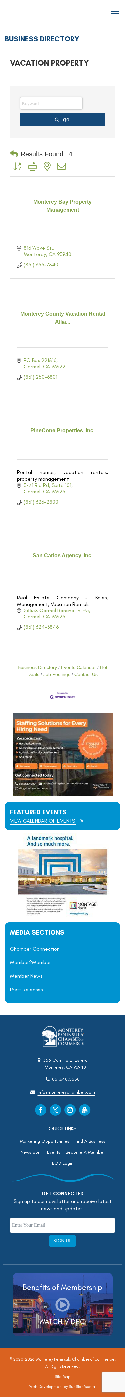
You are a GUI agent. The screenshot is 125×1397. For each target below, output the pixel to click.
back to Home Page (23, 11)
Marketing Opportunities (44, 1141)
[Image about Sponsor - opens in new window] (63, 915)
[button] (14, 154)
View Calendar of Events (43, 821)
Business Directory (37, 667)
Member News (26, 976)
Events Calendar (78, 667)
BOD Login (62, 1163)
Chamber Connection (35, 949)
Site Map (62, 1376)
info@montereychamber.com (66, 1092)
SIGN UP (62, 1240)
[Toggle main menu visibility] (115, 11)
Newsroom (31, 1152)
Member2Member (30, 962)
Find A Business (90, 1141)
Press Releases (26, 989)
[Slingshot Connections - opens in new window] (63, 794)
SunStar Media (82, 1386)
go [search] (66, 119)
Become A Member (85, 1152)
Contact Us (86, 674)
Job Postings (56, 674)
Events (53, 1152)
